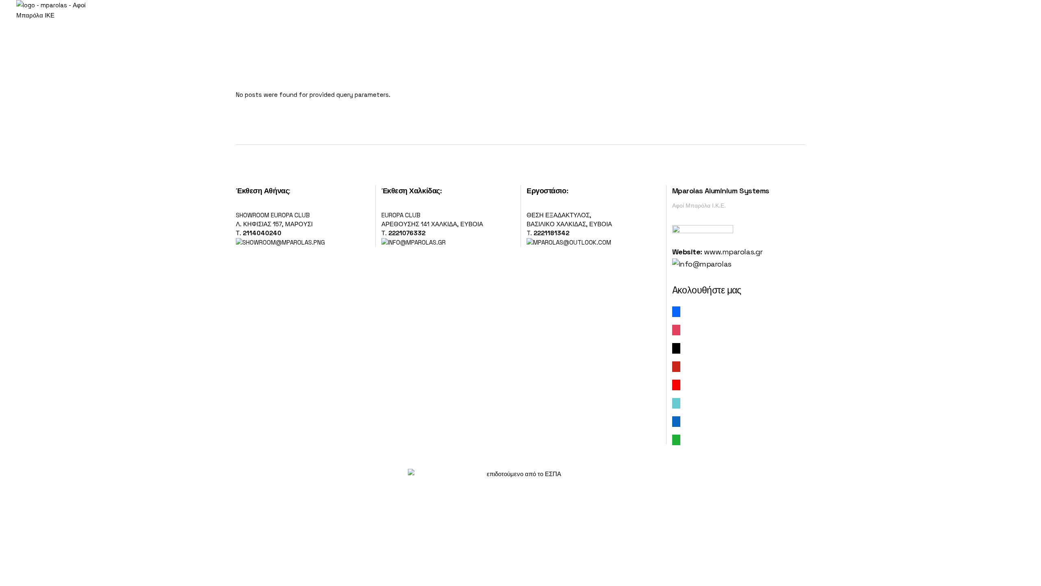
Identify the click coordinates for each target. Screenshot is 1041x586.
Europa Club (400, 215)
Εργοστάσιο (546, 190)
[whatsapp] (676, 439)
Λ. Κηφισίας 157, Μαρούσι (274, 224)
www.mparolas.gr (733, 251)
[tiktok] (676, 403)
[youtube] (676, 384)
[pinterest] (676, 366)
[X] (676, 348)
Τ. (239, 233)
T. (548, 233)
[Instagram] (676, 329)
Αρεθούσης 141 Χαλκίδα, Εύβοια (432, 224)
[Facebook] (676, 311)
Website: (687, 251)
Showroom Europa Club (273, 215)
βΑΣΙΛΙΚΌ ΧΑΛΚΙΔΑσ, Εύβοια (569, 224)
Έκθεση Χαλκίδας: (411, 190)
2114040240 (262, 233)
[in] (676, 421)
